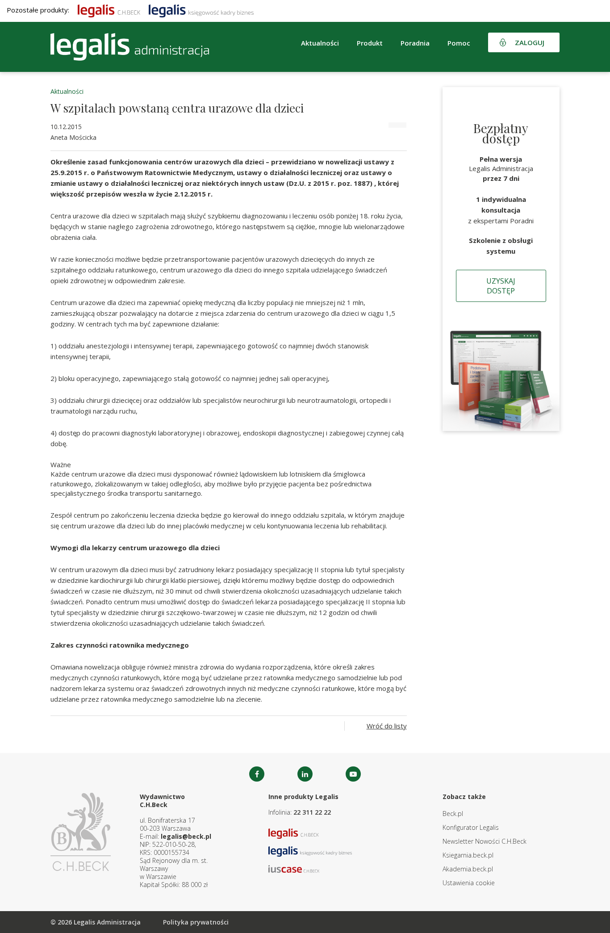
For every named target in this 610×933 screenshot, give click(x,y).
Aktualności (67, 91)
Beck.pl (453, 813)
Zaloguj (529, 42)
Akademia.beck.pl (468, 869)
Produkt (370, 42)
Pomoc (458, 42)
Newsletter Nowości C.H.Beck (484, 841)
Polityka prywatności (196, 922)
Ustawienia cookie (469, 883)
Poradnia (415, 42)
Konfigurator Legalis (471, 827)
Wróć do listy (387, 725)
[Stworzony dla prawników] (109, 9)
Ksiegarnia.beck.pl (468, 855)
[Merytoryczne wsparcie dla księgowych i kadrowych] (201, 9)
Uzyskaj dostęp (500, 286)
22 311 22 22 (312, 812)
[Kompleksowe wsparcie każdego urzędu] (129, 47)
